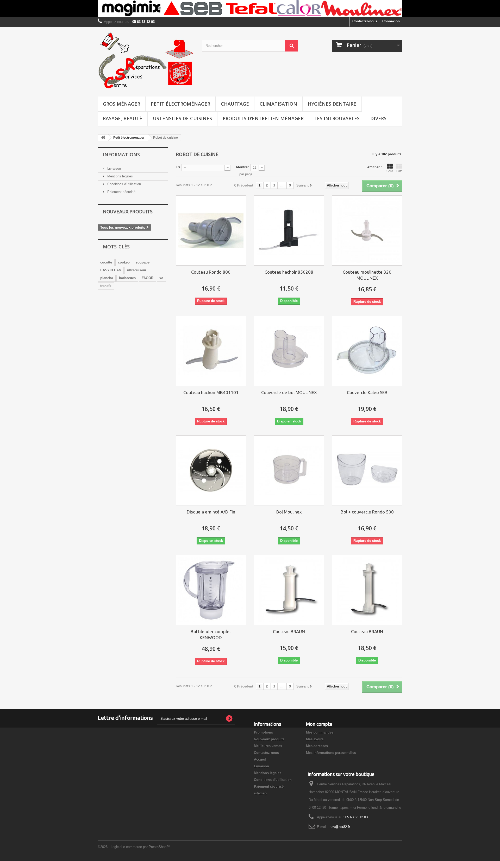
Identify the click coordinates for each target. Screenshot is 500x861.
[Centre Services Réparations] (146, 60)
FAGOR (147, 278)
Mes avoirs (314, 739)
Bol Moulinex (289, 511)
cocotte (106, 262)
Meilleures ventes (268, 746)
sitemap (260, 793)
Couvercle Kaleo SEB (367, 392)
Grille (389, 170)
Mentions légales (119, 176)
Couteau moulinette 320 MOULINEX (367, 274)
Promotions (263, 732)
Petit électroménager (180, 104)
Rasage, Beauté (122, 118)
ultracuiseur (136, 270)
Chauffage (235, 104)
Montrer (242, 167)
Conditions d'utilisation (123, 184)
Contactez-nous (364, 21)
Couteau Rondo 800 (210, 271)
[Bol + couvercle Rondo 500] (367, 470)
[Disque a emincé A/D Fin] (210, 470)
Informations (121, 154)
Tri (178, 167)
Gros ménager (121, 104)
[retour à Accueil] (103, 137)
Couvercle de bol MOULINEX (289, 392)
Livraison (113, 168)
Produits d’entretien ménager (263, 118)
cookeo (124, 262)
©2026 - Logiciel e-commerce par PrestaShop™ (134, 847)
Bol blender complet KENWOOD (211, 634)
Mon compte (319, 724)
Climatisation (278, 104)
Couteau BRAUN (289, 631)
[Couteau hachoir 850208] (289, 230)
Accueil (260, 759)
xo (161, 278)
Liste (399, 170)
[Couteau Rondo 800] (210, 230)
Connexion (391, 21)
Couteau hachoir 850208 (289, 271)
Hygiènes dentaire (332, 104)
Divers (378, 118)
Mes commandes (319, 732)
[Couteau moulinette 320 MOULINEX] (367, 230)
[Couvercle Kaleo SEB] (367, 350)
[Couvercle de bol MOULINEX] (289, 350)
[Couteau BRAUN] (289, 589)
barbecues (127, 278)
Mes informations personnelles (331, 753)
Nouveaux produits (128, 211)
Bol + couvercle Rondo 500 (367, 511)
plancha (106, 278)
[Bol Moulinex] (289, 470)
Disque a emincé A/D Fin (211, 511)
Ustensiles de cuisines (182, 118)
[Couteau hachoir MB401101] (210, 350)
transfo (105, 286)
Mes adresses (317, 746)
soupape (142, 262)
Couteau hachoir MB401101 (211, 392)
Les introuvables (337, 118)
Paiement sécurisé (120, 192)
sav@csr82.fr (340, 827)
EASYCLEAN (110, 270)
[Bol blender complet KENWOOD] (210, 589)
